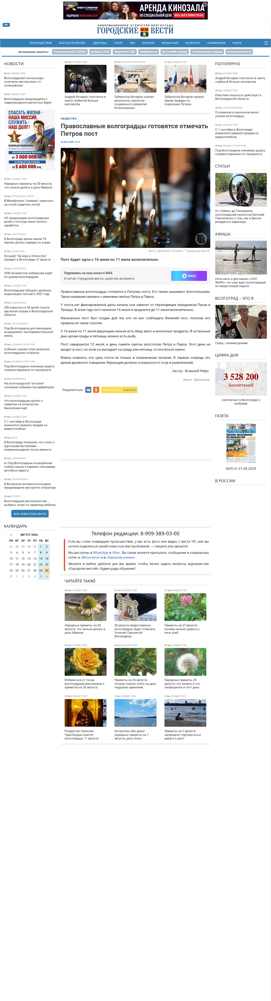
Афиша (223, 234)
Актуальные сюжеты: (33, 52)
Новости (14, 63)
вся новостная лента (30, 513)
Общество (69, 118)
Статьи (222, 166)
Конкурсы (192, 43)
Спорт (118, 43)
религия (202, 380)
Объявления (216, 43)
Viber (116, 552)
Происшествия (41, 43)
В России (225, 480)
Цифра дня (226, 355)
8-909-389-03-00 (160, 533)
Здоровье (100, 43)
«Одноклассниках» (120, 557)
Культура (148, 43)
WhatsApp (101, 552)
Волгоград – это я (234, 298)
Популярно (227, 63)
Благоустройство (72, 43)
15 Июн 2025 (67, 142)
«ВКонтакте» (90, 557)
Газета (237, 43)
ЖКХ (132, 43)
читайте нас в (119, 390)
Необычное (170, 43)
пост (188, 380)
